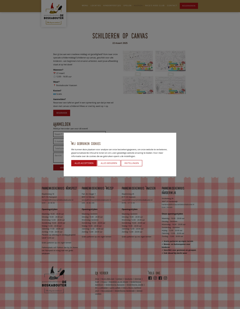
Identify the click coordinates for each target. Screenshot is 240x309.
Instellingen (131, 163)
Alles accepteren (84, 163)
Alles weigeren (109, 163)
